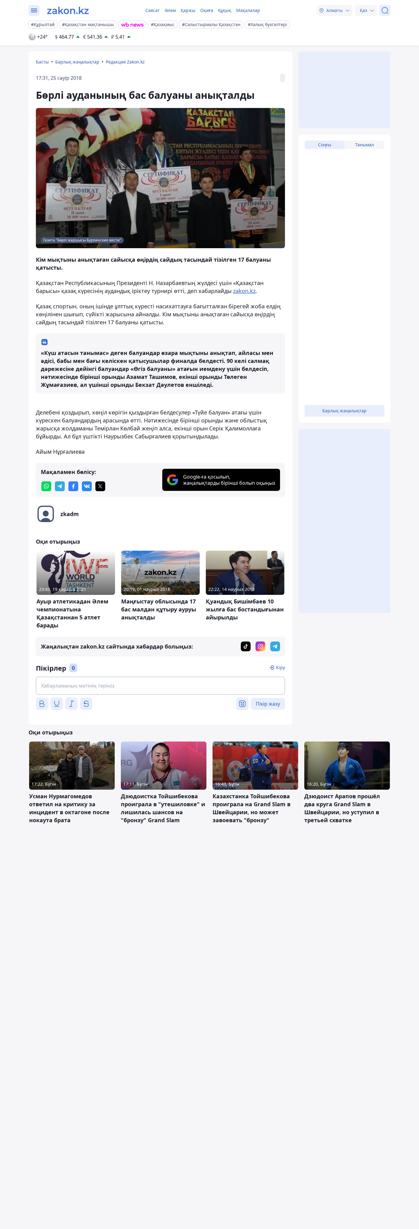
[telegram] (59, 486)
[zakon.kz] (68, 10)
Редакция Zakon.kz (125, 62)
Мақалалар (248, 10)
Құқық (224, 10)
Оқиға (206, 10)
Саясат (152, 10)
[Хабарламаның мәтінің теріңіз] (160, 686)
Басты (42, 62)
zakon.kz (244, 291)
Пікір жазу (268, 703)
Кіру (280, 667)
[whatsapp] (46, 486)
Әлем (170, 10)
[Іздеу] (384, 10)
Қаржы (188, 10)
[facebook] (73, 486)
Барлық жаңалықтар (77, 62)
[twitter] (100, 486)
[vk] (86, 486)
